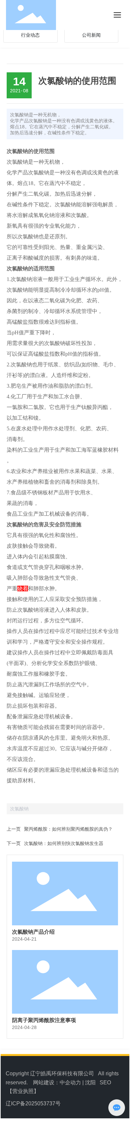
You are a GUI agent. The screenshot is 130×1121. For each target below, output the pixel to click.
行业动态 (30, 35)
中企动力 (70, 1082)
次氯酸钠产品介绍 (33, 932)
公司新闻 (91, 35)
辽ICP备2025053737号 (33, 1103)
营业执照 (23, 1091)
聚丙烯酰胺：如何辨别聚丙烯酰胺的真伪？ (68, 829)
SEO (105, 1082)
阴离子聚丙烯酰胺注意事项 (44, 1020)
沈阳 (90, 1082)
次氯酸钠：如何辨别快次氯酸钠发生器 (63, 843)
